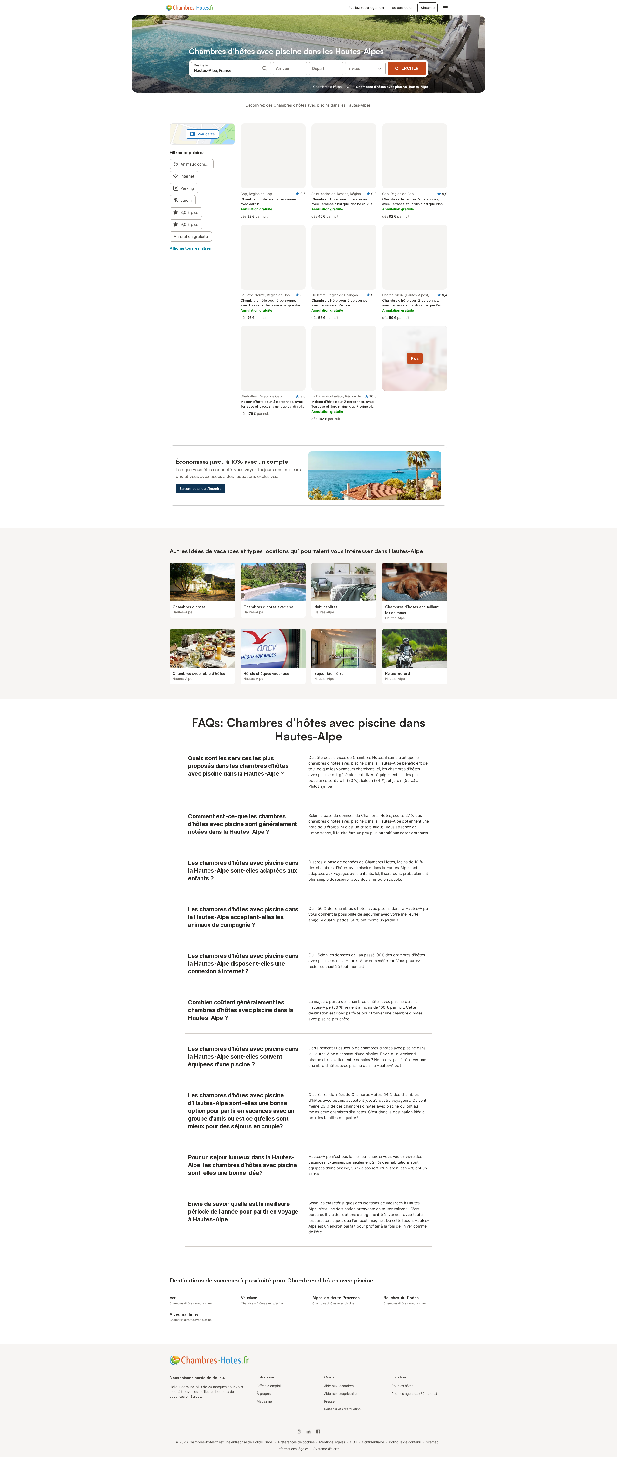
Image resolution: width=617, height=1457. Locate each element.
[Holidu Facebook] (318, 1431)
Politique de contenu (405, 1442)
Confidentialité (373, 1442)
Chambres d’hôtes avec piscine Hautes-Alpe (392, 87)
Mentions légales (332, 1442)
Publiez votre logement (366, 8)
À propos (264, 1393)
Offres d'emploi (269, 1386)
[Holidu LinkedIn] (308, 1431)
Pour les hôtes (402, 1386)
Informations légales (292, 1449)
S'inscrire (428, 8)
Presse (329, 1401)
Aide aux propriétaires (341, 1393)
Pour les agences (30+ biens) (414, 1393)
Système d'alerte (326, 1449)
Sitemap (432, 1442)
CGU (353, 1442)
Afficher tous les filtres (190, 248)
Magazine (264, 1401)
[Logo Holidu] (190, 7)
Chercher (407, 68)
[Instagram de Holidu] (299, 1431)
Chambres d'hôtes (327, 87)
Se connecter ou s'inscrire (200, 488)
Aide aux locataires (339, 1386)
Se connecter (402, 8)
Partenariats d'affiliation (342, 1409)
